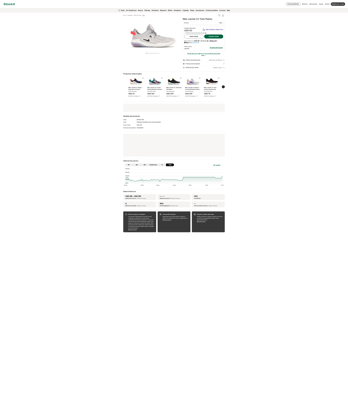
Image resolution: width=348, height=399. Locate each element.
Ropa (192, 10)
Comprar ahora (214, 36)
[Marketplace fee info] (205, 33)
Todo (123, 10)
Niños (170, 10)
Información (313, 4)
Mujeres (163, 10)
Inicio (124, 15)
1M (128, 165)
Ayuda (321, 4)
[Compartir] (223, 15)
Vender (327, 4)
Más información (194, 42)
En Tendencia (131, 10)
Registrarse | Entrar (338, 4)
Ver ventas (216, 165)
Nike (144, 15)
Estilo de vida (137, 15)
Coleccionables (212, 10)
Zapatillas (130, 15)
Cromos (222, 10)
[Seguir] (143, 78)
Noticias (304, 4)
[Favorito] (219, 15)
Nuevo (140, 10)
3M (137, 165)
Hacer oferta (194, 36)
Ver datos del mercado (216, 47)
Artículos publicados (293, 4)
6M (145, 165)
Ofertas (147, 10)
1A (162, 165)
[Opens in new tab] (199, 41)
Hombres (155, 10)
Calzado (186, 10)
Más (228, 10)
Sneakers (177, 10)
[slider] (146, 53)
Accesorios (200, 10)
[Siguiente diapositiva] (223, 86)
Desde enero (153, 165)
